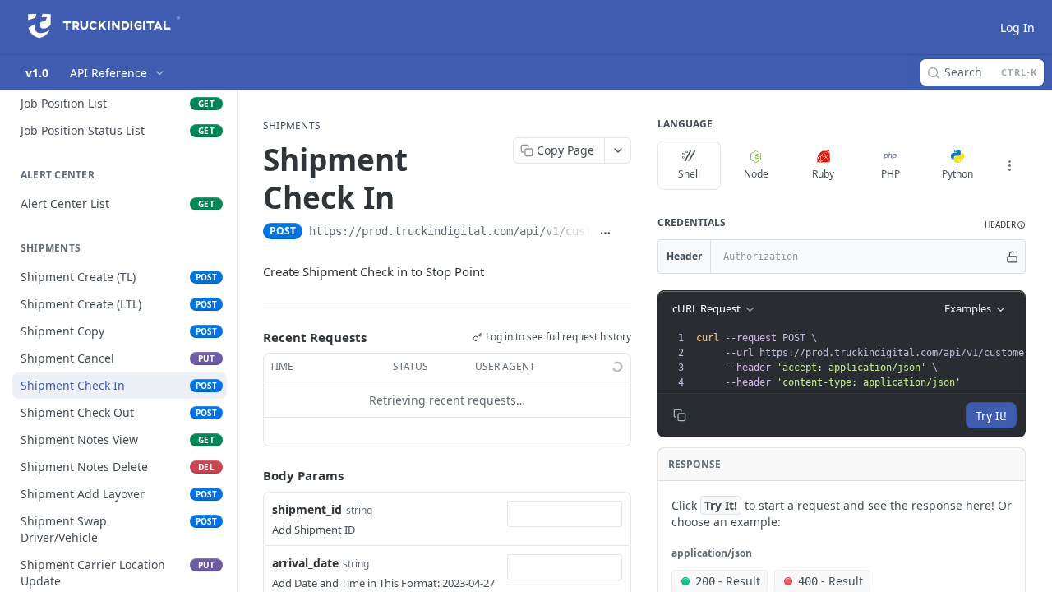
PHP (890, 174)
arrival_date (305, 563)
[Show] (1012, 256)
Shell (689, 174)
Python (957, 174)
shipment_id (307, 509)
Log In (1017, 27)
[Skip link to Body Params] (251, 476)
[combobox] (564, 514)
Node (756, 174)
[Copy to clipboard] (624, 233)
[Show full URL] (605, 233)
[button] (1005, 225)
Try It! (991, 415)
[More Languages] (1009, 165)
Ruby (823, 174)
